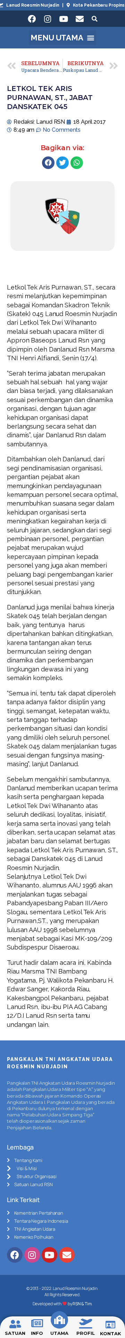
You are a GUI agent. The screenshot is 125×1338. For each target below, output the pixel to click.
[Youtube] (64, 19)
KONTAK (110, 1333)
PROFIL (85, 1333)
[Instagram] (48, 19)
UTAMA (59, 1333)
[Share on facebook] (48, 162)
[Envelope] (80, 19)
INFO (37, 1333)
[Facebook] (32, 19)
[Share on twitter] (62, 162)
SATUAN (15, 1333)
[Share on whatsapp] (76, 162)
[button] (63, 37)
